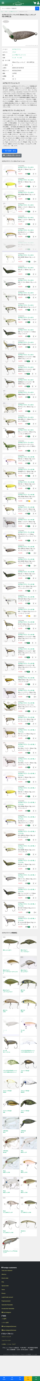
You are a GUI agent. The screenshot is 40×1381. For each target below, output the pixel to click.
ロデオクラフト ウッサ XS (26, 457)
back (12, 1379)
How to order (5, 1278)
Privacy (3, 1293)
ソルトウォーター (6, 1340)
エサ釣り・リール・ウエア (9, 1344)
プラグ (6, 11)
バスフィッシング (6, 1336)
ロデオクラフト (16, 49)
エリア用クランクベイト (13, 11)
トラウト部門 (5, 1322)
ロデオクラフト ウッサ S (25, 167)
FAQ (3, 1282)
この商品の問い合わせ (12, 155)
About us (4, 1274)
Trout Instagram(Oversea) (9, 1326)
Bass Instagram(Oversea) (9, 1330)
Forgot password (6, 1301)
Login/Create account (7, 1297)
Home (4, 1379)
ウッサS (19, 57)
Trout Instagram (7, 1312)
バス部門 (4, 1318)
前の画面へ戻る (10, 151)
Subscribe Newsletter (7, 1304)
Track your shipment (7, 1270)
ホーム (2, 11)
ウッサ (14, 57)
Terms (3, 1289)
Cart (36, 1379)
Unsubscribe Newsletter (8, 1308)
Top (20, 1379)
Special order (5, 1285)
